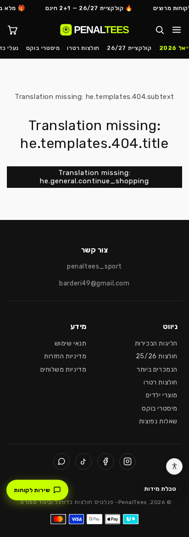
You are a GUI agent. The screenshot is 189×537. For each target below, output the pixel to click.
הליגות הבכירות (156, 343)
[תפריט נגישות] (174, 466)
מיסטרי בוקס (43, 47)
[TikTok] (83, 461)
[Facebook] (105, 461)
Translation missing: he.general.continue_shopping (94, 177)
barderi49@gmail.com (94, 283)
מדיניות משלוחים (63, 369)
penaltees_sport (94, 266)
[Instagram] (127, 461)
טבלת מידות (160, 488)
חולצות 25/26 (157, 356)
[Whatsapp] (61, 461)
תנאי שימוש (71, 343)
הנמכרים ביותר (157, 369)
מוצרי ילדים (162, 395)
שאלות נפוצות (158, 421)
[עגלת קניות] (12, 30)
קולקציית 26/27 (129, 47)
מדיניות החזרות (65, 356)
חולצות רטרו (83, 47)
